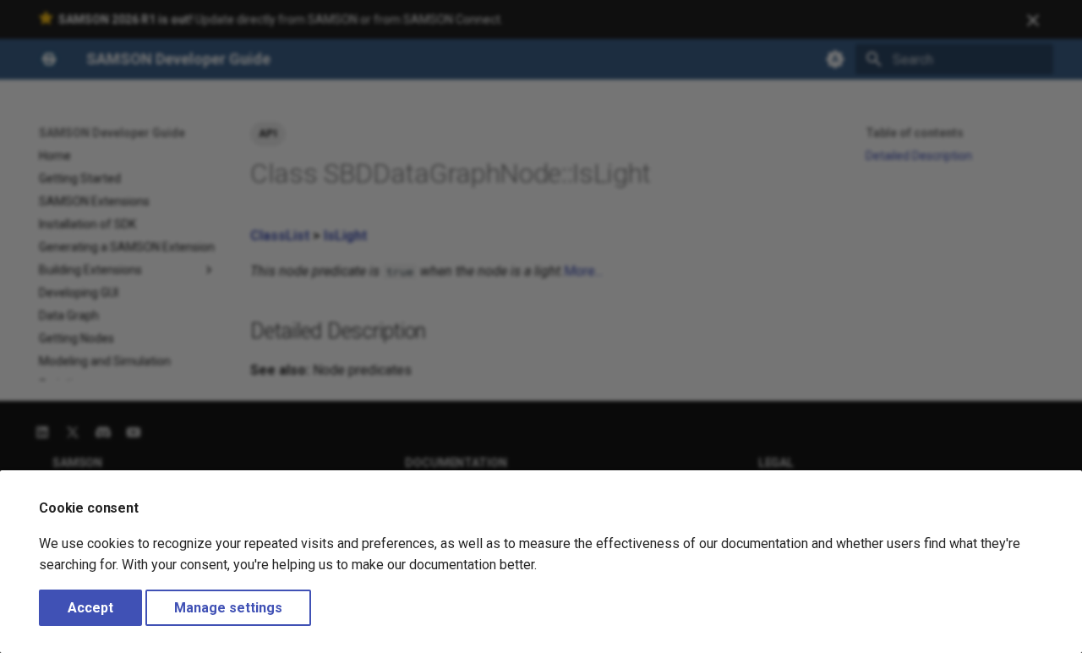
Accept (90, 608)
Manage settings (228, 608)
